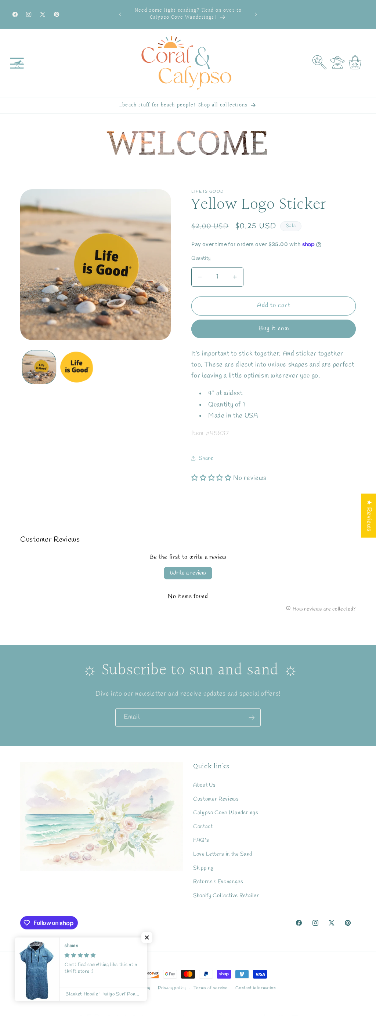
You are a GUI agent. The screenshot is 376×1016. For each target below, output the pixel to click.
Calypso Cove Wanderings (225, 812)
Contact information (255, 988)
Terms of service (210, 988)
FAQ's (201, 840)
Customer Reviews (216, 799)
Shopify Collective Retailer (226, 895)
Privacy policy (172, 988)
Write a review (188, 573)
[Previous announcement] (120, 14)
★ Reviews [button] (369, 515)
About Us (204, 785)
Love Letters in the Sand (222, 854)
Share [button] (206, 458)
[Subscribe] (251, 717)
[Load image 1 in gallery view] (39, 367)
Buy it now (273, 329)
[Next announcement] (256, 14)
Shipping (203, 868)
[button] (17, 63)
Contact (203, 826)
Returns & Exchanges (218, 881)
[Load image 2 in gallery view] (76, 367)
